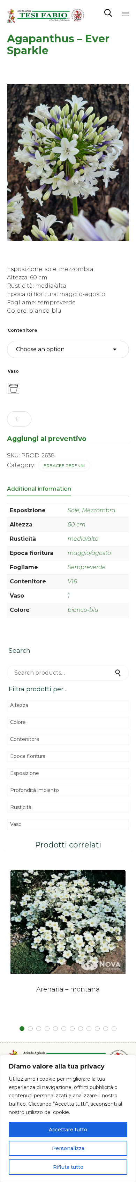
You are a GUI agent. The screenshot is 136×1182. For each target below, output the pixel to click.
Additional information (39, 489)
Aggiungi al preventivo (46, 438)
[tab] (42, 489)
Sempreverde (87, 567)
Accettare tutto (68, 1129)
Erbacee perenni (64, 465)
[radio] (13, 388)
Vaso (13, 371)
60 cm (76, 524)
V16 (72, 581)
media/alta (83, 538)
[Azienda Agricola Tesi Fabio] (45, 13)
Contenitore (22, 330)
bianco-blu (83, 610)
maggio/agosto (89, 553)
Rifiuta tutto (68, 1167)
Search (118, 673)
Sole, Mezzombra (91, 510)
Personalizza (68, 1148)
